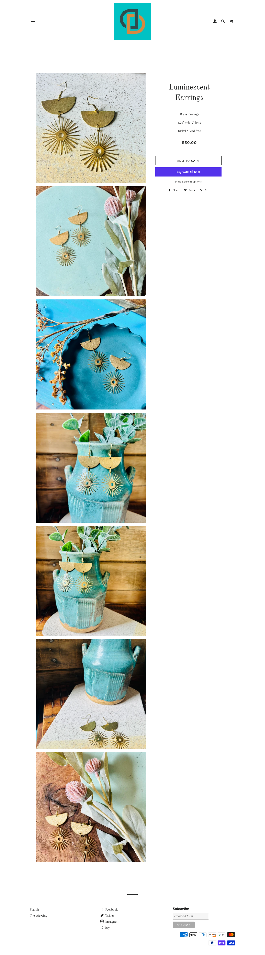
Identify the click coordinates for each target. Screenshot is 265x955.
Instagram (111, 921)
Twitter (109, 915)
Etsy (107, 927)
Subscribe (181, 909)
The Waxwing (38, 915)
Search (34, 909)
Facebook (111, 909)
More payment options (188, 181)
